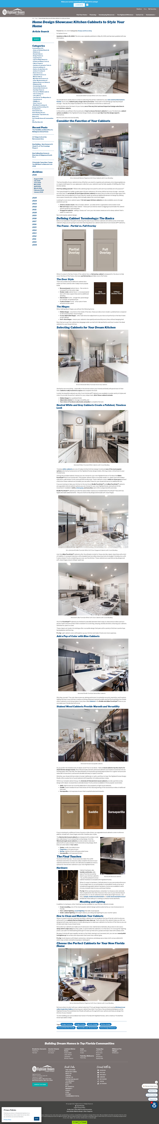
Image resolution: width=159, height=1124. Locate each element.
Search (36, 39)
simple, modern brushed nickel (94, 896)
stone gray (79, 488)
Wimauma (99, 1056)
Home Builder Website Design (75, 1111)
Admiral (92, 701)
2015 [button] (34, 227)
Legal (75, 1107)
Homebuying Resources (107, 15)
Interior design (93, 1024)
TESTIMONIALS (69, 1081)
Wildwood (115, 1053)
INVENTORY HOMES (71, 1071)
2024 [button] (34, 201)
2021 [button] (34, 210)
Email (84, 1122)
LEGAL (67, 1092)
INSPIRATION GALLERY (72, 1079)
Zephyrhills (99, 1058)
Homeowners (150, 15)
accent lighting (79, 911)
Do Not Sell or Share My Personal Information (79, 1109)
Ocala (82, 1053)
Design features (66, 1024)
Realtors (139, 9)
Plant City (99, 1051)
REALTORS (68, 1083)
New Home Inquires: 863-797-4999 (42, 1080)
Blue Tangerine (88, 1111)
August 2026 (38, 179)
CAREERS (68, 1075)
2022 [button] (34, 207)
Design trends (80, 1024)
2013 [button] (34, 233)
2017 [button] (34, 221)
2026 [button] (34, 175)
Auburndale (68, 1053)
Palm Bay (83, 1058)
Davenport (51, 1051)
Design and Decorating (85, 30)
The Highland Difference (125, 15)
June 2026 (37, 182)
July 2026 (37, 181)
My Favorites (152, 9)
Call (76, 1122)
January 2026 (38, 192)
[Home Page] (33, 18)
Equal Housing (80, 1105)
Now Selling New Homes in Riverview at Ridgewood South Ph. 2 (42, 155)
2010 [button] (34, 242)
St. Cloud (51, 1053)
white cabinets (67, 469)
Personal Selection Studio (66, 1028)
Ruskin (98, 1054)
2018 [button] (34, 218)
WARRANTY (68, 1088)
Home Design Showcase (108, 1028)
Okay (36, 1118)
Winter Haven (68, 1058)
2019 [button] (34, 215)
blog (36, 18)
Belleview (83, 1051)
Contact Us (139, 15)
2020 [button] (34, 213)
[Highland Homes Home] (13, 9)
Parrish (34, 1053)
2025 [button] (34, 198)
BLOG (67, 1084)
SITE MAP (68, 1094)
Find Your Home (82, 15)
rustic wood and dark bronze (116, 896)
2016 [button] (34, 224)
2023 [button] (34, 204)
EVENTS (67, 1090)
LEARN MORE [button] (79, 5)
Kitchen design (105, 1024)
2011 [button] (34, 239)
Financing (93, 15)
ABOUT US (68, 1073)
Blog (145, 9)
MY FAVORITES (69, 1086)
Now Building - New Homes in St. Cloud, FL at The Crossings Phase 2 (42, 146)
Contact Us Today (40, 1084)
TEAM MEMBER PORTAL (72, 1096)
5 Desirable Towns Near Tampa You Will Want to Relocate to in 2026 (42, 164)
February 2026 (39, 190)
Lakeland (67, 1056)
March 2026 (38, 188)
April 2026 (37, 186)
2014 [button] (34, 230)
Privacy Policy (81, 1107)
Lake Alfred (68, 1054)
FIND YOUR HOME (70, 1069)
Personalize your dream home (87, 1028)
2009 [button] (34, 245)
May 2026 (37, 184)
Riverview (99, 1053)
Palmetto (35, 1051)
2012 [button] (34, 236)
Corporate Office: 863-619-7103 (41, 1078)
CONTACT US (69, 1077)
